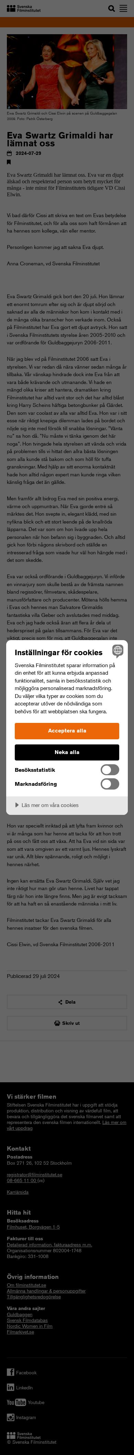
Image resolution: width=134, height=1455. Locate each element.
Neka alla (67, 752)
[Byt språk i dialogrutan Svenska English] (117, 651)
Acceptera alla (67, 730)
